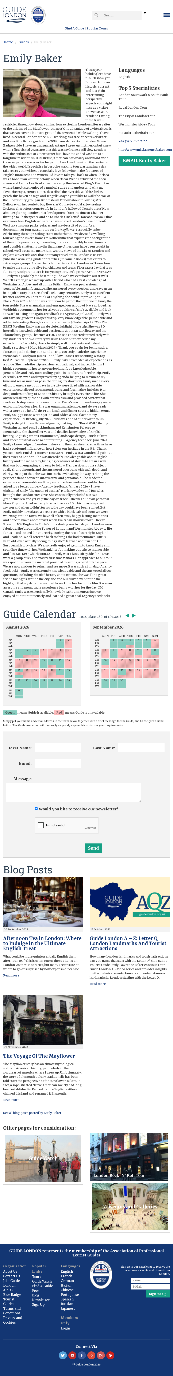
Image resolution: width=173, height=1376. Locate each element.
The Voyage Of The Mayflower (39, 1056)
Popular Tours (97, 28)
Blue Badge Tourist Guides (12, 1299)
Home (8, 42)
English (67, 1271)
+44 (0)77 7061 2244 (133, 141)
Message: (22, 778)
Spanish (67, 1299)
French (66, 1276)
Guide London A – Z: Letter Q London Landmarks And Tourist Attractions (128, 943)
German (67, 1281)
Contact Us (11, 1276)
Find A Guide (74, 28)
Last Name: (104, 748)
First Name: (20, 748)
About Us (10, 1271)
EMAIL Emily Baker (144, 160)
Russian (67, 1304)
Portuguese (70, 1295)
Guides (24, 42)
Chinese (67, 1290)
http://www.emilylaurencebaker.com (145, 150)
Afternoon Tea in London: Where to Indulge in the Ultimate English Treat (42, 943)
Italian (66, 1285)
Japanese (68, 1309)
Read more (11, 975)
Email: (25, 763)
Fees (35, 1291)
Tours (36, 1277)
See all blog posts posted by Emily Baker (32, 1113)
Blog (35, 1295)
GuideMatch (42, 1281)
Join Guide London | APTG (11, 1285)
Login (65, 1328)
